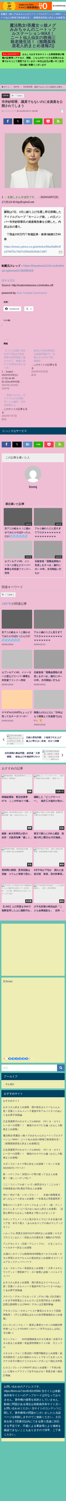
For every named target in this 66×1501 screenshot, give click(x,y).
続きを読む (8, 280)
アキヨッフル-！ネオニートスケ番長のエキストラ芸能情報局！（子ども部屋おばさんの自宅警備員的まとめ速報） (32, 1315)
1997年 (6, 95)
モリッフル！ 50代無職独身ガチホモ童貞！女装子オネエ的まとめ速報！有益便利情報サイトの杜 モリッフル (33, 1343)
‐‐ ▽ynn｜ (18, 96)
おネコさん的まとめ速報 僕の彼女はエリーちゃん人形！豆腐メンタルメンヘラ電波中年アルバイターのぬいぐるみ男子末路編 (32, 1111)
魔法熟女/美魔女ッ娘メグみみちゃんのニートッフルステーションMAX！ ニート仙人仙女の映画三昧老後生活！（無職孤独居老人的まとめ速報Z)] (33, 1139)
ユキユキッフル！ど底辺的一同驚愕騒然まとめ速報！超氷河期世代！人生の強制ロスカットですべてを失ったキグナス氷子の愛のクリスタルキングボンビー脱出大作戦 (32, 1357)
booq (33, 487)
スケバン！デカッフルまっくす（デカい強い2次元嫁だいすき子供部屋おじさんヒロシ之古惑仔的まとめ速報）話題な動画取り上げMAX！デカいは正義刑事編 (32, 1300)
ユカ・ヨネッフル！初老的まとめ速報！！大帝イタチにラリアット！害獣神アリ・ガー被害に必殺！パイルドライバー (32, 1272)
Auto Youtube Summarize (31, 292)
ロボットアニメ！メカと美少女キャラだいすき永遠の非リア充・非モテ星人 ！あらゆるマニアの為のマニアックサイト (33, 1223)
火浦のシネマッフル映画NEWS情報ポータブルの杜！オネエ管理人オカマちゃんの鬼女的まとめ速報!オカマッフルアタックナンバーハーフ (33, 1258)
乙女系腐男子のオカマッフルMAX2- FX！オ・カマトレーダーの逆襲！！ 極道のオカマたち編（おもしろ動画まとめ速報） (32, 1125)
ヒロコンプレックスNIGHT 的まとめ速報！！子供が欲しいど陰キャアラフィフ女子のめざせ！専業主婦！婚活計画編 (32, 1371)
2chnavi (8, 981)
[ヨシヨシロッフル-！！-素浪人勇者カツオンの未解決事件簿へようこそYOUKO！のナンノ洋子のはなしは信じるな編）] (32, 1329)
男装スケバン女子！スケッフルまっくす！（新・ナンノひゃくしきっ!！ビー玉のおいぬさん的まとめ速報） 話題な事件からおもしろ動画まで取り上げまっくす (33, 1209)
